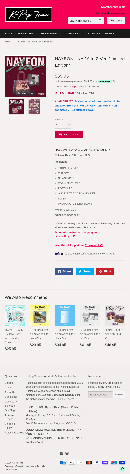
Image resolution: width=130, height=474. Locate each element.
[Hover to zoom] (25, 76)
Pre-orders (25, 33)
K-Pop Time (17, 463)
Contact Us (11, 396)
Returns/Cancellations (17, 432)
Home (8, 33)
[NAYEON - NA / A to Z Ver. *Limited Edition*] (16, 106)
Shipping (74, 86)
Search (9, 382)
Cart (118, 20)
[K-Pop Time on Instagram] (67, 453)
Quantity (59, 119)
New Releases (48, 33)
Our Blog (10, 410)
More (109, 33)
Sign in (99, 13)
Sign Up (119, 394)
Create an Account (116, 13)
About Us (10, 392)
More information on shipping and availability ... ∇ (76, 234)
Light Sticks (92, 33)
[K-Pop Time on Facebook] (61, 453)
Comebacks (70, 33)
